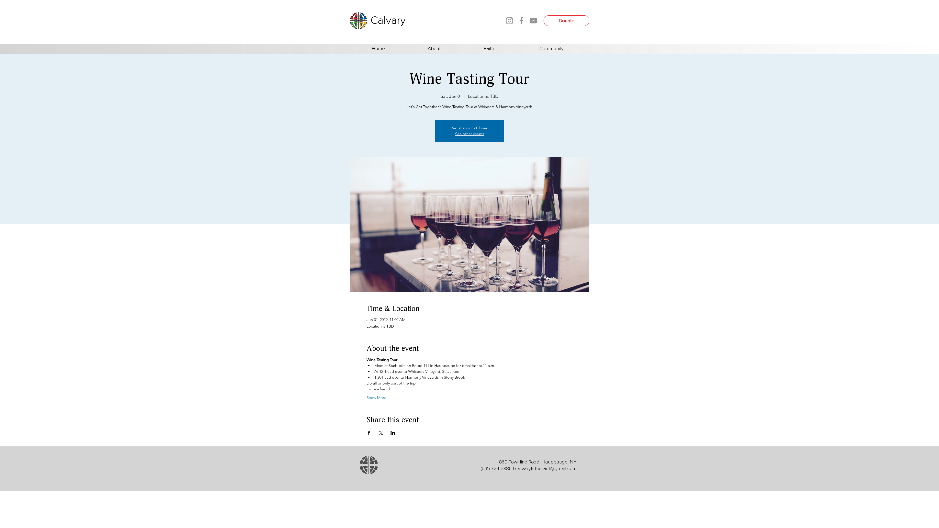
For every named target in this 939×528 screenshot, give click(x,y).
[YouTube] (533, 20)
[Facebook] (521, 20)
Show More (376, 397)
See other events (469, 134)
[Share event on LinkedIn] (393, 433)
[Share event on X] (381, 433)
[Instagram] (509, 20)
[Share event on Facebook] (369, 433)
